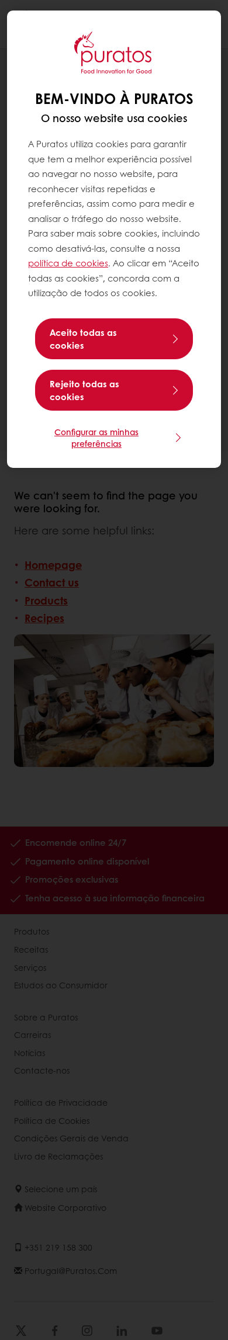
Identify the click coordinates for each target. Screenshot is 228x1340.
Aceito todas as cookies (83, 339)
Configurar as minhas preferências (96, 437)
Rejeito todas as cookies (84, 390)
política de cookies (68, 262)
